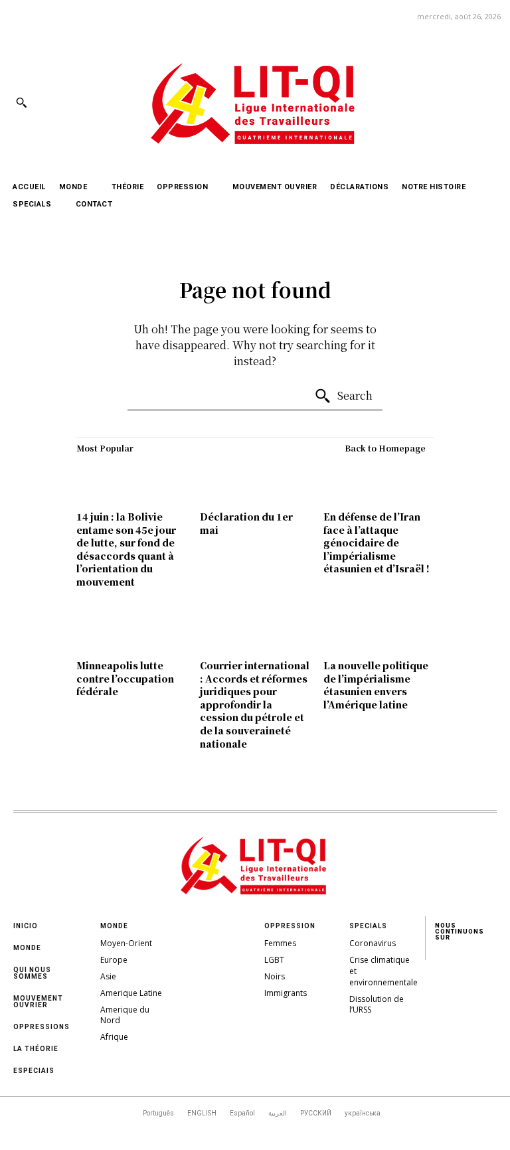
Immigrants (285, 993)
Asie (108, 976)
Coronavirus (372, 943)
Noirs (274, 976)
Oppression (289, 926)
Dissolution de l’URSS (376, 1004)
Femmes (280, 943)
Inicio (25, 926)
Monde (27, 947)
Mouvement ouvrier (38, 1002)
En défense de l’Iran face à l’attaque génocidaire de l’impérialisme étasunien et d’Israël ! (376, 542)
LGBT (274, 959)
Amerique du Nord (124, 1015)
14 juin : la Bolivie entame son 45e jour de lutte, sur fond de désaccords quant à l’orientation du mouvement (126, 549)
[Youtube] (489, 102)
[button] (21, 102)
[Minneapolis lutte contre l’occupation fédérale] (131, 631)
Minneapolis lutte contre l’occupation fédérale (125, 678)
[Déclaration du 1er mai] (255, 482)
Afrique (114, 1036)
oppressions (41, 1026)
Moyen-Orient (126, 943)
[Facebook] (399, 102)
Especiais (33, 1070)
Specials (368, 926)
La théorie (35, 1048)
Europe (114, 959)
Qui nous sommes (32, 973)
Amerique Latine (131, 993)
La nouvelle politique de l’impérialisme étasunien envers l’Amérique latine (375, 685)
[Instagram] (429, 102)
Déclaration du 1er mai (246, 523)
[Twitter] (459, 102)
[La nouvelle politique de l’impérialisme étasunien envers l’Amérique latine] (378, 631)
